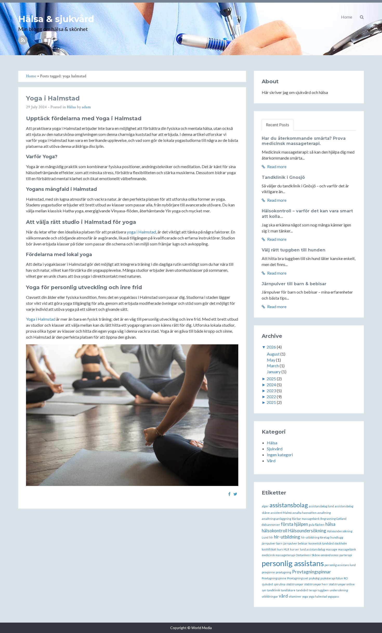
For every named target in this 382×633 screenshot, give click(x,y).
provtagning (283, 572)
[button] (362, 16)
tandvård (302, 590)
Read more (276, 166)
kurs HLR (283, 549)
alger (265, 506)
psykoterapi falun (331, 578)
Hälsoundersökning (307, 530)
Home (346, 16)
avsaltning (324, 512)
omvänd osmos (330, 555)
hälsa (330, 524)
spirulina (279, 584)
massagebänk (347, 549)
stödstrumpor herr (316, 584)
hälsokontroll (274, 530)
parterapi (345, 555)
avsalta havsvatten (304, 512)
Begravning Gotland (333, 518)
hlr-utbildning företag (315, 537)
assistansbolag (288, 505)
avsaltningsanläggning (276, 518)
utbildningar (270, 596)
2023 (271, 390)
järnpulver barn (272, 543)
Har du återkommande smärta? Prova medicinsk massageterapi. (304, 141)
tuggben (323, 590)
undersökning (339, 590)
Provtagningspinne (274, 578)
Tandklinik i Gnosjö (283, 177)
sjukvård (267, 584)
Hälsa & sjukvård (56, 19)
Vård (271, 460)
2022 (271, 396)
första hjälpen (294, 524)
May (271, 359)
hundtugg (336, 537)
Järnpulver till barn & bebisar (294, 283)
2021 (271, 402)
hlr (271, 537)
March (273, 365)
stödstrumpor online (342, 584)
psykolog (314, 578)
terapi (313, 590)
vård (283, 596)
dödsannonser (271, 524)
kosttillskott (269, 549)
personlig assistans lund (340, 565)
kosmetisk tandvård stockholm (327, 543)
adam (86, 107)
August (273, 353)
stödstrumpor (294, 584)
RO (346, 578)
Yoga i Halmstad (53, 98)
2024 (271, 384)
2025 (271, 378)
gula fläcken (317, 524)
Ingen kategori (280, 454)
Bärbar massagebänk (306, 518)
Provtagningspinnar (311, 571)
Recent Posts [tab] (277, 124)
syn (264, 590)
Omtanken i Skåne (308, 555)
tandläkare (288, 590)
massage (331, 549)
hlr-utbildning (287, 537)
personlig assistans (293, 563)
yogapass (333, 596)
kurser (294, 549)
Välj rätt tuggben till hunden (293, 250)
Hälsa (71, 107)
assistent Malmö (281, 512)
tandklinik (273, 590)
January (274, 371)
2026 (271, 346)
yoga (305, 596)
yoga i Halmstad (141, 231)
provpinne (268, 572)
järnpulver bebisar (295, 543)
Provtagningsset (297, 578)
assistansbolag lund (321, 506)
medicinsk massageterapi (278, 555)
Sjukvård (274, 448)
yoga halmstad (318, 596)
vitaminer (295, 596)
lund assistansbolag (312, 549)
